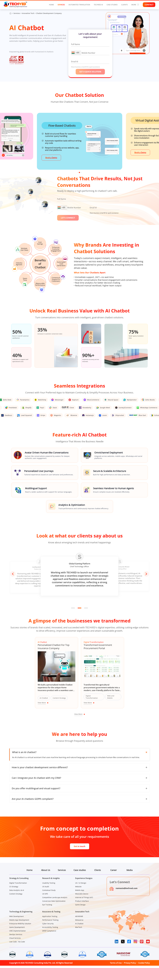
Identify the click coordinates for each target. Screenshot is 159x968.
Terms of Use (116, 963)
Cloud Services (15, 938)
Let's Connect (68, 217)
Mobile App (79, 890)
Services (61, 5)
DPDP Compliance (49, 931)
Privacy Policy (130, 963)
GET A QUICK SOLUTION (90, 71)
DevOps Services (15, 934)
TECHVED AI (98, 5)
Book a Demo (51, 157)
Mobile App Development (19, 920)
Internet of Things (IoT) (84, 897)
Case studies (112, 5)
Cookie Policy (144, 963)
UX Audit (45, 886)
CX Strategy (13, 886)
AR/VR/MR (79, 916)
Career (113, 870)
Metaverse (79, 920)
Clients (97, 870)
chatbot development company (49, 13)
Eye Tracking (47, 905)
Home (51, 5)
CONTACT (149, 4)
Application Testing (49, 916)
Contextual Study (49, 890)
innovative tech (28, 13)
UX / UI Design (80, 883)
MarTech (78, 927)
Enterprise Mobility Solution (20, 923)
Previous (13, 574)
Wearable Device (81, 894)
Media (130, 870)
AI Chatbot (79, 923)
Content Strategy (15, 894)
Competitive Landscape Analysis (54, 897)
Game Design (80, 905)
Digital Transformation (18, 883)
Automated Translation (79, 5)
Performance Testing (50, 920)
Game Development (17, 927)
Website (78, 886)
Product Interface (82, 901)
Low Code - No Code (17, 942)
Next (146, 574)
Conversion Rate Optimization (54, 901)
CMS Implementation (17, 931)
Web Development (16, 916)
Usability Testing (48, 883)
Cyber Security (48, 923)
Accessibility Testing (50, 927)
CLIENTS (124, 5)
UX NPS (45, 894)
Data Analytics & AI (16, 890)
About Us (45, 870)
